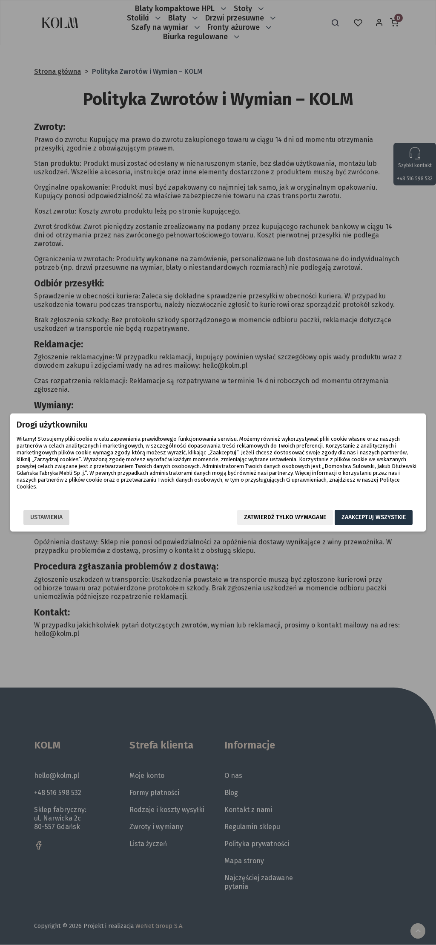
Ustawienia (46, 517)
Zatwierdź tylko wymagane (285, 517)
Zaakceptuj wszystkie (373, 517)
